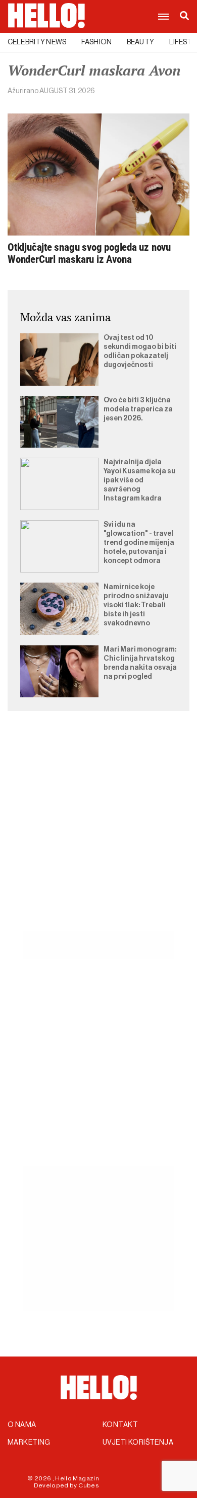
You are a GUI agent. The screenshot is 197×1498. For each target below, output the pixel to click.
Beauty (140, 42)
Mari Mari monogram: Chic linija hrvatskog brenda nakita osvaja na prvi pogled (140, 663)
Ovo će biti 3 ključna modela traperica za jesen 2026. (138, 409)
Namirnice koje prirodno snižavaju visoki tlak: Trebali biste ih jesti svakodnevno (136, 605)
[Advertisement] (98, 832)
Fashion (96, 42)
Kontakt (120, 1425)
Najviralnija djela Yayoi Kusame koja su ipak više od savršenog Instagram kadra (139, 480)
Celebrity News (37, 42)
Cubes (88, 1485)
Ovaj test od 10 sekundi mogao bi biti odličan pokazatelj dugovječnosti (140, 351)
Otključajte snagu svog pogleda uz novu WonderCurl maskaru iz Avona (89, 253)
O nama (22, 1425)
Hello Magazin (77, 1478)
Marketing (29, 1442)
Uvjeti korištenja (138, 1442)
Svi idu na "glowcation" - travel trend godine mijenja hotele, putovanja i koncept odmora (139, 542)
